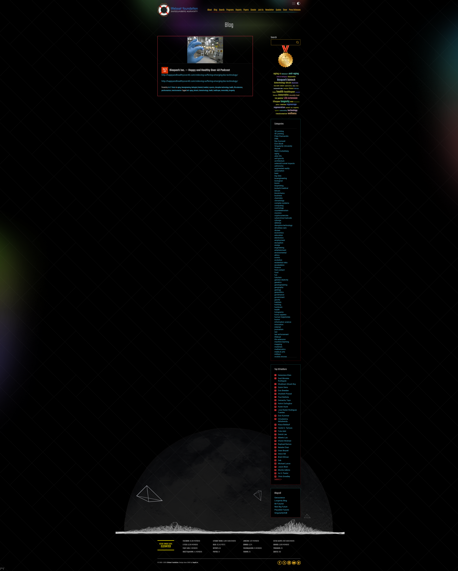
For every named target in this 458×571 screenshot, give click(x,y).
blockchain (295, 83)
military (277, 354)
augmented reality (282, 168)
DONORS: (246, 544)
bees (276, 173)
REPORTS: (216, 548)
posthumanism (166, 90)
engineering (279, 248)
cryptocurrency (288, 86)
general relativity (281, 280)
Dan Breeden (283, 390)
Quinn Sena (283, 387)
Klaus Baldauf (284, 424)
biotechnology (203, 90)
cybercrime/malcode (283, 218)
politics (278, 105)
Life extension (290, 98)
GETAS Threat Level (165, 545)
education (278, 235)
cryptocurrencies (281, 215)
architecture (279, 161)
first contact (279, 270)
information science (282, 322)
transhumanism (177, 90)
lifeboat (277, 337)
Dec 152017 (165, 70)
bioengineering (186, 87)
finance (277, 267)
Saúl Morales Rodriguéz (283, 379)
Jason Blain (283, 467)
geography (278, 287)
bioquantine (292, 77)
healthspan (216, 90)
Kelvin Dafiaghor (285, 403)
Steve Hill (282, 454)
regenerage (292, 104)
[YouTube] (294, 563)
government (279, 297)
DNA (276, 139)
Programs (230, 9)
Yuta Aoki (282, 431)
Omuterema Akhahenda (283, 420)
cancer (282, 86)
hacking (277, 304)
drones (277, 230)
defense (277, 223)
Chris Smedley (284, 476)
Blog (215, 9)
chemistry (278, 198)
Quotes (278, 9)
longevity (232, 90)
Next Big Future (280, 507)
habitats (277, 302)
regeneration (279, 107)
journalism (278, 329)
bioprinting (279, 186)
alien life (278, 156)
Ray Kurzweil (279, 141)
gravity (277, 300)
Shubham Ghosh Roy (287, 384)
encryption (278, 243)
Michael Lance (284, 463)
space (277, 111)
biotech (196, 90)
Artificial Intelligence (282, 77)
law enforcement (281, 334)
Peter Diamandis (281, 136)
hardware (278, 307)
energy (277, 245)
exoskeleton (279, 265)
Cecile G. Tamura (285, 428)
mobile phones (280, 357)
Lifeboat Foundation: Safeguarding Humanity (177, 9)
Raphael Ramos (284, 444)
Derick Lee (282, 434)
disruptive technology (222, 87)
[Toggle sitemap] (293, 3)
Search (297, 42)
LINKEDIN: (246, 541)
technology (292, 110)
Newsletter (269, 9)
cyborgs (277, 220)
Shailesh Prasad (285, 394)
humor (277, 319)
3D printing (279, 131)
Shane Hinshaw (284, 441)
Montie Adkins (284, 470)
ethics (276, 255)
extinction (285, 88)
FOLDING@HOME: (248, 548)
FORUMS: (246, 551)
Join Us (260, 9)
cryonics (211, 87)
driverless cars (280, 228)
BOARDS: (276, 544)
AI (280, 74)
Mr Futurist (279, 504)
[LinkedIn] (289, 563)
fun (275, 275)
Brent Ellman (283, 457)
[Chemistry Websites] (286, 57)
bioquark (282, 80)
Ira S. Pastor (172, 87)
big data (277, 176)
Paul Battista (283, 397)
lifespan (276, 101)
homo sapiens (280, 315)
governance (279, 295)
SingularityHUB (280, 513)
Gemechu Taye (284, 400)
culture (294, 86)
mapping (278, 344)
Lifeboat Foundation (172, 562)
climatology (279, 200)
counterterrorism (281, 210)
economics (279, 233)
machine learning (281, 342)
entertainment (280, 250)
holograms (279, 312)
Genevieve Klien (284, 375)
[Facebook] (279, 563)
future (291, 88)
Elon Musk (278, 144)
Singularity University (283, 146)
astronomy (279, 166)
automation (279, 171)
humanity (297, 92)
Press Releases (295, 9)
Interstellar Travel (294, 95)
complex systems (281, 203)
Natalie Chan (283, 447)
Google (274, 92)
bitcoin (288, 83)
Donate (253, 9)
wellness (292, 113)
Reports (239, 9)
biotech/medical (203, 87)
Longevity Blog (280, 501)
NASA (291, 102)
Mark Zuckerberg (281, 151)
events (277, 257)
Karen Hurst (283, 407)
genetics (277, 282)
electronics (279, 238)
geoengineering (280, 285)
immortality (224, 90)
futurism (296, 89)
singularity (296, 108)
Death (297, 86)
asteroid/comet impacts (284, 163)
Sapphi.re (195, 562)
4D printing (279, 134)
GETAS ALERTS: (278, 541)
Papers (246, 9)
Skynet (277, 148)
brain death (276, 86)
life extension (238, 87)
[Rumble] (299, 563)
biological (194, 87)
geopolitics (279, 292)
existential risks (278, 89)
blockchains (279, 193)
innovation (278, 324)
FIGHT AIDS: (186, 548)
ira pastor (279, 98)
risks (292, 107)
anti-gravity (279, 158)
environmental (280, 253)
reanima (283, 104)
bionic (277, 183)
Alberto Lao (283, 437)
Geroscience (279, 498)
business (278, 195)
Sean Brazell (283, 450)
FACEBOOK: (186, 541)
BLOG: (214, 544)
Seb (279, 460)
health (231, 87)
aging (179, 87)
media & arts (279, 352)
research (288, 108)
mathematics (280, 349)
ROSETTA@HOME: (188, 551)
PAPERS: (215, 551)
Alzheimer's (284, 74)
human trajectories (282, 317)
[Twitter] (284, 563)
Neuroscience (296, 102)
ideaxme (275, 95)
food (276, 272)
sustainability (283, 111)
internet (277, 327)
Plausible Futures (281, 510)
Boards (221, 9)
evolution (278, 260)
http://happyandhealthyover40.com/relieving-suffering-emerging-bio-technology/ (199, 75)
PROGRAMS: (277, 548)
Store (285, 9)
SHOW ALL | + (278, 479)
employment (279, 240)
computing (279, 205)
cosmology (279, 208)
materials (278, 347)
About (209, 9)
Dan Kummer (283, 416)
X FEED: (185, 544)
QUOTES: (275, 551)
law (275, 332)
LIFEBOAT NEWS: (218, 541)
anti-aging (190, 90)
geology (277, 290)
